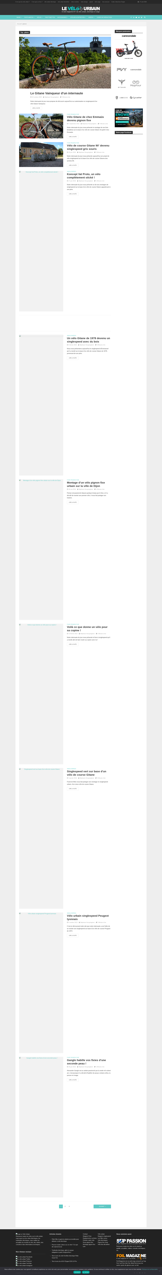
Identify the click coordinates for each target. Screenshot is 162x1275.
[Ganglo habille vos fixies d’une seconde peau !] (41, 1127)
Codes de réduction (104, 17)
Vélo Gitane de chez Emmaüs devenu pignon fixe (85, 119)
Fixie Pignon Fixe (73, 114)
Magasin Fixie (87, 1236)
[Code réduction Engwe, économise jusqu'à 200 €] (129, 118)
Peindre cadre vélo (88, 1240)
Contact (85, 1234)
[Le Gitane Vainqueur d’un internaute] (65, 62)
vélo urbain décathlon (63, 2)
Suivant (101, 1206)
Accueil (19, 24)
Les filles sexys (102, 1238)
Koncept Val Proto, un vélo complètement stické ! (83, 176)
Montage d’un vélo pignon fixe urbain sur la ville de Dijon (86, 484)
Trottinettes (50, 17)
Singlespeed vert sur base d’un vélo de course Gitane (86, 773)
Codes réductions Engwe (118, 2)
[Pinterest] (24, 1261)
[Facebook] (24, 1257)
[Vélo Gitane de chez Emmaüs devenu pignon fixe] (41, 126)
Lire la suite (36, 108)
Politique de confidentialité (150, 1269)
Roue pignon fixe (88, 1242)
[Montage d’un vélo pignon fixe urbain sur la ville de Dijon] (41, 549)
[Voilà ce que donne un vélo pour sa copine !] (41, 694)
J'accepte (77, 1272)
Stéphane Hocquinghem (51, 97)
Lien (84, 1246)
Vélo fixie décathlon (104, 1244)
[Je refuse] (160, 1271)
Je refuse (86, 1272)
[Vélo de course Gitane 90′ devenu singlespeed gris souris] (41, 154)
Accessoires (62, 17)
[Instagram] (24, 1265)
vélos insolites (75, 2)
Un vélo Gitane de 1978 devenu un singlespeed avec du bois (88, 340)
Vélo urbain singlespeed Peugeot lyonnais (88, 917)
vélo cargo (97, 2)
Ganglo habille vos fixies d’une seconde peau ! (86, 1062)
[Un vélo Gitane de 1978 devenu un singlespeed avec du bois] (41, 405)
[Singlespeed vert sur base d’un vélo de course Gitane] (41, 838)
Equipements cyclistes (90, 1238)
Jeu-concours (106, 2)
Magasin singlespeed (104, 1236)
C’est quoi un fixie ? (37, 2)
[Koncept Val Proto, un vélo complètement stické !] (41, 241)
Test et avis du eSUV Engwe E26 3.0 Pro (64, 1261)
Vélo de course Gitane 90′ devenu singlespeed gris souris (88, 147)
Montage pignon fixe (89, 1244)
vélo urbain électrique (50, 2)
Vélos (39, 17)
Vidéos (90, 17)
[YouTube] (24, 1263)
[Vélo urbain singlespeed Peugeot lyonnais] (41, 982)
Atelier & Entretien (77, 17)
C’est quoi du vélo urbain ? (22, 2)
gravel (91, 2)
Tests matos (28, 17)
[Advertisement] (65, 323)
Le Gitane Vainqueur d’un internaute (56, 93)
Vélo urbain (101, 1234)
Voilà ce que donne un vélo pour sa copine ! (87, 629)
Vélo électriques (103, 1240)
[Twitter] (23, 1259)
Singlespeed (71, 171)
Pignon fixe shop (103, 1242)
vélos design (84, 2)
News (18, 17)
